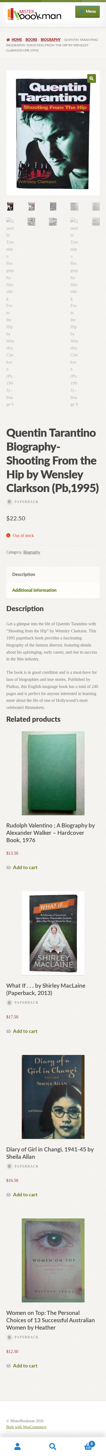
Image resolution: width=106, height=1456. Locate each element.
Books (31, 39)
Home (17, 39)
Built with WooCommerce (26, 1427)
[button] (91, 78)
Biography (51, 39)
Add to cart (25, 867)
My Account (17, 1446)
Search (53, 1446)
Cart (82, 1442)
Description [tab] (23, 574)
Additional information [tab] (34, 590)
